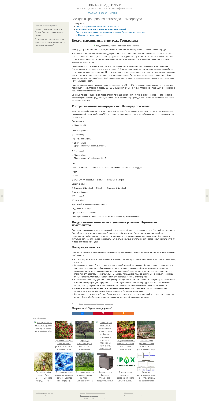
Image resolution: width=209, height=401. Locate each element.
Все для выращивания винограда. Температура (97, 26)
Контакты (82, 393)
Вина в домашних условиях (87, 304)
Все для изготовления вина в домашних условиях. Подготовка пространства (110, 32)
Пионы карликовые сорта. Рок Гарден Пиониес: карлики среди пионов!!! (49, 32)
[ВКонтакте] (82, 313)
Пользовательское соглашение (95, 393)
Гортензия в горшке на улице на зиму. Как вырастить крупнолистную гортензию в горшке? (51, 42)
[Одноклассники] (123, 313)
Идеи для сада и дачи (104, 5)
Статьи (114, 12)
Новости (103, 12)
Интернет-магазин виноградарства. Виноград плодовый (101, 29)
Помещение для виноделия (90, 35)
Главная (92, 12)
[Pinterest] (103, 313)
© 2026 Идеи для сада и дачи (44, 393)
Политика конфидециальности (89, 396)
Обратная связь (128, 393)
